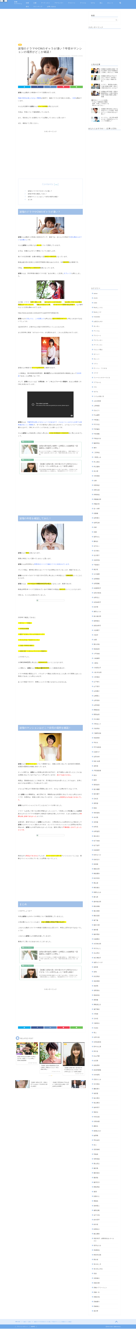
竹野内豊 (97, 1121)
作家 (95, 527)
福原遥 (96, 1093)
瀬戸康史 (97, 1009)
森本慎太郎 (97, 901)
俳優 (27, 3)
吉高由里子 (97, 602)
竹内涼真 (97, 1117)
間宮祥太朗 (97, 1255)
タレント (110, 3)
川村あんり (97, 724)
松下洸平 (97, 845)
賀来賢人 (97, 1205)
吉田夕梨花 (97, 593)
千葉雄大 (97, 565)
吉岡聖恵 (97, 579)
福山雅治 (97, 1102)
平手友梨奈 (97, 747)
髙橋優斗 (97, 1301)
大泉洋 (96, 635)
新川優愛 (97, 789)
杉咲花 (96, 826)
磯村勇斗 (97, 1089)
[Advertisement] (50, 25)
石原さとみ (97, 1079)
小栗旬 (96, 663)
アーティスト (45, 3)
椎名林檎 (97, 906)
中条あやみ (97, 438)
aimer (96, 293)
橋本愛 (96, 929)
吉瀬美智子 (97, 588)
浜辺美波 (97, 976)
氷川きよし (97, 948)
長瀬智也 (97, 1250)
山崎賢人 (97, 696)
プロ (95, 387)
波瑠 (20, 44)
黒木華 (96, 1311)
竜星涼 (96, 1112)
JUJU (96, 298)
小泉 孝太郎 (98, 672)
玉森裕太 (97, 1023)
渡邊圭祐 (97, 995)
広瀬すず (97, 752)
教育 (95, 780)
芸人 (101, 3)
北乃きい (97, 546)
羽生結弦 (97, 1140)
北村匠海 (97, 560)
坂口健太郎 (97, 616)
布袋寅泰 (97, 738)
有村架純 (97, 813)
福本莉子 (97, 1107)
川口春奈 (97, 719)
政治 (27, 6)
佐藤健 (96, 513)
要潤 (95, 1191)
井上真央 (97, 462)
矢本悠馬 (97, 1074)
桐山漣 (96, 883)
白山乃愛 (97, 1056)
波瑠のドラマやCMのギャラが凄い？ (40, 191)
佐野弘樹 (97, 522)
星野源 (96, 803)
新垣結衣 (97, 784)
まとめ (30, 199)
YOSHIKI (97, 317)
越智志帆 (97, 1210)
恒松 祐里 (97, 761)
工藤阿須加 (97, 733)
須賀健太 (97, 1278)
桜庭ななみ (97, 892)
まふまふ (97, 326)
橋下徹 (96, 920)
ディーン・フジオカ (100, 368)
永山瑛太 (97, 953)
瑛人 (95, 1032)
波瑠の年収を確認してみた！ (37, 194)
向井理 (96, 607)
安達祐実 (97, 649)
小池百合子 (97, 667)
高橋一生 (97, 1292)
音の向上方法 (98, 1269)
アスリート (71, 3)
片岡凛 (96, 1014)
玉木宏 (96, 1018)
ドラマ (96, 373)
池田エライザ (98, 962)
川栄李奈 (97, 728)
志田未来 (97, 756)
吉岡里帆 (97, 583)
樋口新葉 (97, 911)
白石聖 (96, 1060)
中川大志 (97, 424)
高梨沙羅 (97, 1283)
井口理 (96, 471)
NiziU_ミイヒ (98, 307)
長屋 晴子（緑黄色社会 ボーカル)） (104, 1240)
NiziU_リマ (97, 312)
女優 (34, 3)
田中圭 (96, 1051)
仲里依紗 (97, 485)
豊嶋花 (96, 1201)
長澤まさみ (97, 1245)
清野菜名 (97, 990)
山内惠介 (97, 691)
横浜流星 (97, 915)
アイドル (83, 3)
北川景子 (97, 555)
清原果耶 (97, 981)
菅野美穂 (97, 1159)
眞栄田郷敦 (97, 1070)
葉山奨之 (97, 1163)
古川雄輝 (97, 574)
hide (56, 184)
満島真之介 (97, 1004)
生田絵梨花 (97, 1042)
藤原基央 (97, 1173)
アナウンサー (59, 3)
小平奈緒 (97, 653)
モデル (93, 3)
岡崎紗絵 (97, 710)
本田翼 (96, 822)
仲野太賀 (97, 490)
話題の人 (97, 1196)
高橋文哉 (97, 1297)
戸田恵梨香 (97, 770)
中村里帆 (97, 434)
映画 (95, 808)
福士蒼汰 (97, 1098)
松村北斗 (97, 859)
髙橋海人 (97, 1306)
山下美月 (97, 686)
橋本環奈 (97, 934)
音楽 (95, 1273)
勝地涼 (96, 541)
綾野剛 (96, 1135)
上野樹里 (97, 405)
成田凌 (96, 766)
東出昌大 (97, 836)
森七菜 (96, 897)
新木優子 (97, 794)
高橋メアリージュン (100, 1287)
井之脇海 (97, 466)
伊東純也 (97, 494)
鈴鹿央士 (97, 1229)
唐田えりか (97, 611)
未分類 (96, 817)
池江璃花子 (97, 957)
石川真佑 (97, 1084)
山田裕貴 (97, 705)
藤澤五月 (97, 1182)
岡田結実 (97, 714)
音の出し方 (97, 1264)
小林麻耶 (97, 658)
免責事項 (33, 1326)
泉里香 (96, 967)
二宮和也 (97, 452)
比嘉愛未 (97, 939)
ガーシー (97, 354)
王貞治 (96, 1028)
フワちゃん (97, 382)
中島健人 (97, 420)
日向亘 (96, 798)
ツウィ (96, 363)
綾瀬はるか (97, 1131)
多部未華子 (97, 625)
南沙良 (96, 569)
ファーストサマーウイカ (102, 377)
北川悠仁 (97, 550)
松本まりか (97, 855)
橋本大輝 (97, 925)
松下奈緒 (97, 841)
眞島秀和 (97, 1065)
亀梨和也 (97, 443)
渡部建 (96, 1000)
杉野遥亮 (97, 831)
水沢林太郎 (97, 943)
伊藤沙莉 (97, 504)
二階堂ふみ (97, 457)
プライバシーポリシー (22, 1326)
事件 (95, 448)
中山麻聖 (97, 415)
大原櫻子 (97, 630)
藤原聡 (96, 1177)
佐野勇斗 (97, 518)
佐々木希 (97, 508)
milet (95, 303)
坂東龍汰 (97, 621)
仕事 (95, 480)
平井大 (96, 742)
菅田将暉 (97, 1149)
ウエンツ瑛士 (98, 349)
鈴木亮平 (97, 1219)
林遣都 (96, 864)
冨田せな (97, 536)
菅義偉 (96, 1154)
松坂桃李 (97, 850)
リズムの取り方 (99, 396)
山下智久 (97, 681)
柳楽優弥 (97, 873)
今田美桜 (97, 476)
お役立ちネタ (98, 321)
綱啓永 (96, 1126)
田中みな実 (97, 1046)
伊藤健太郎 (97, 499)
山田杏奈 (97, 700)
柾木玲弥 (97, 878)
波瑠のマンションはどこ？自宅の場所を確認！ (43, 197)
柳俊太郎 (97, 869)
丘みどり (97, 410)
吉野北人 (97, 597)
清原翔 (96, 986)
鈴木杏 (96, 1224)
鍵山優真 (97, 1233)
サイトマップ (37, 6)
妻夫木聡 (97, 644)
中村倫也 (97, 429)
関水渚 (96, 1259)
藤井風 (96, 1168)
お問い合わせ (51, 6)
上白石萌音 (97, 401)
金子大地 (97, 1215)
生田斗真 (97, 1037)
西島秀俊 (97, 1187)
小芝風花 (97, 677)
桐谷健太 (97, 887)
